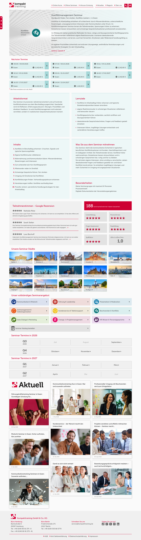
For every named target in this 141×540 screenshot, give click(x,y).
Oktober (54, 351)
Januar (55, 365)
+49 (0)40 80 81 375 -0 (22, 529)
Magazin (110, 5)
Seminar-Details (57, 51)
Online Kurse (57, 5)
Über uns (118, 5)
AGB (46, 536)
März (116, 365)
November (85, 351)
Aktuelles (100, 5)
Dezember (116, 351)
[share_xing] (1, 18)
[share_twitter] (1, 24)
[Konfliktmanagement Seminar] (126, 5)
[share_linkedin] (1, 27)
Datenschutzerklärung (78, 536)
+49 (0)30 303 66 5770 (53, 529)
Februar (85, 365)
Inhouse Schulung (86, 5)
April (55, 374)
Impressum (93, 536)
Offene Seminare (71, 5)
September (115, 342)
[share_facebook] (1, 21)
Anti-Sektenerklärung (58, 536)
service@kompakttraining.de (82, 524)
